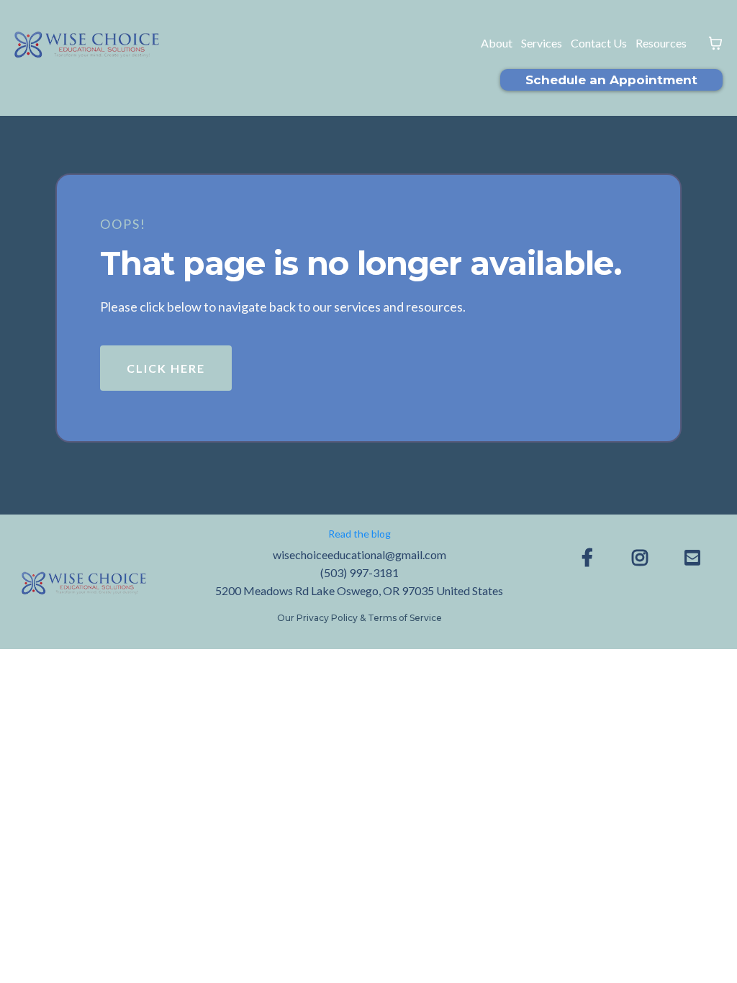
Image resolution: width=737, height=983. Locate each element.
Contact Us (599, 43)
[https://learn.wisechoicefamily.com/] (84, 582)
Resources (661, 43)
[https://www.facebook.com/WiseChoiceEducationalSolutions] (591, 557)
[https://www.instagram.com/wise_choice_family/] (643, 557)
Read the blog (359, 533)
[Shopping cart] (715, 43)
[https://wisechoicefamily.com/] (86, 43)
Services (541, 43)
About (496, 43)
